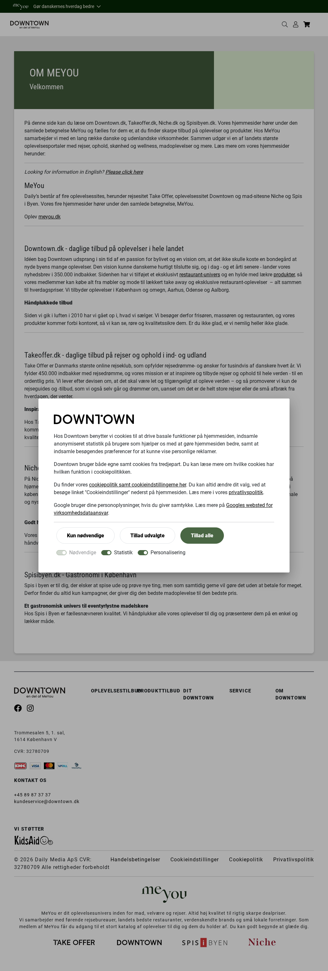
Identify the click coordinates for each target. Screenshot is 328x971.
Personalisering (168, 552)
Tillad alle (202, 536)
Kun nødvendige (85, 536)
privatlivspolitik (246, 492)
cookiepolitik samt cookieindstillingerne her (137, 485)
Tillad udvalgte (147, 536)
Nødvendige (82, 552)
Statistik (123, 552)
